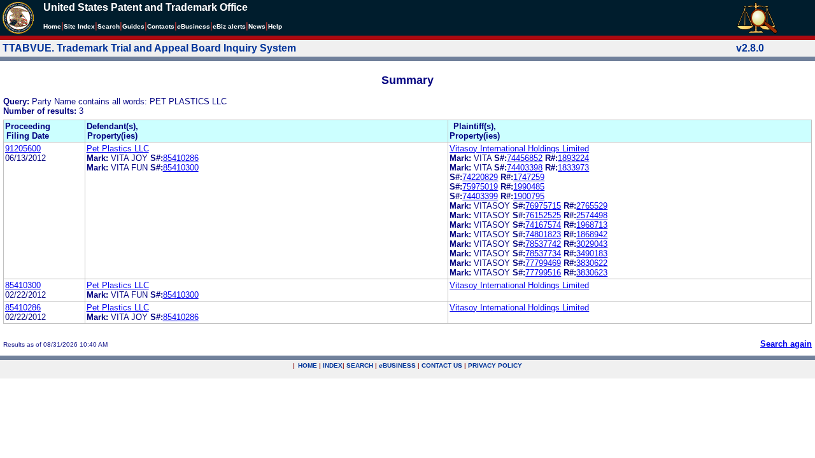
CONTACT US (442, 365)
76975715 (543, 206)
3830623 (591, 272)
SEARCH (359, 365)
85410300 (181, 167)
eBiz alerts (229, 26)
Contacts (160, 26)
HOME (307, 365)
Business (193, 26)
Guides (133, 26)
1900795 (528, 196)
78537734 (543, 253)
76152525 (543, 215)
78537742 (543, 244)
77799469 (543, 263)
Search (108, 26)
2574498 (591, 215)
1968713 (591, 225)
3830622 (591, 263)
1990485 (528, 186)
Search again (786, 344)
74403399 (480, 196)
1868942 (591, 234)
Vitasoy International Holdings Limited (519, 148)
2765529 (591, 206)
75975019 (480, 186)
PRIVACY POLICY (495, 365)
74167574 (543, 225)
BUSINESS (397, 365)
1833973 (573, 167)
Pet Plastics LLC (118, 148)
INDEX (333, 365)
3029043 (591, 244)
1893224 (573, 158)
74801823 (543, 234)
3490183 (591, 253)
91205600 (23, 148)
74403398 (524, 167)
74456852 (524, 158)
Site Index (79, 26)
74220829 (480, 177)
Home (52, 26)
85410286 (181, 158)
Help (275, 26)
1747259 (528, 177)
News (257, 26)
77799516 (543, 272)
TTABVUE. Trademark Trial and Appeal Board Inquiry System (149, 48)
